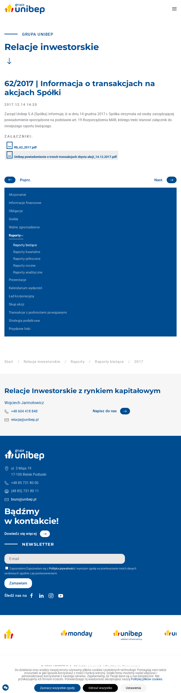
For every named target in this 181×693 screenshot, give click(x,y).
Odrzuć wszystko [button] (100, 688)
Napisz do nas (105, 411)
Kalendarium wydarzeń (25, 288)
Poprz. (25, 180)
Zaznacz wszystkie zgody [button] (57, 688)
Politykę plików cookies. (147, 679)
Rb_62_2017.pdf (25, 147)
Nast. (158, 180)
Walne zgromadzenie (24, 227)
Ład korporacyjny (21, 296)
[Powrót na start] (24, 9)
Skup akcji (16, 304)
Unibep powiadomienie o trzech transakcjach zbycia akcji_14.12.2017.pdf (65, 157)
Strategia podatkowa (24, 321)
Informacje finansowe (25, 203)
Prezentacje (17, 280)
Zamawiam (18, 583)
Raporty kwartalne (26, 252)
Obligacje (16, 211)
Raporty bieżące (25, 245)
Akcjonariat (17, 195)
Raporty (15, 235)
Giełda (13, 219)
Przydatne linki (20, 329)
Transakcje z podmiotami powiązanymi (38, 312)
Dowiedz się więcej (20, 533)
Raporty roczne (24, 266)
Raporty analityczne (27, 272)
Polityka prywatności (62, 568)
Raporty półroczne (26, 259)
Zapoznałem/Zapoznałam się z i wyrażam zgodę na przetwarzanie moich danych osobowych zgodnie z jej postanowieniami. (70, 571)
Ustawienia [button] (133, 688)
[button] (174, 9)
